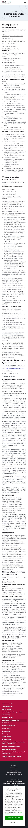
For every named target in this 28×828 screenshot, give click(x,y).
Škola (15, 11)
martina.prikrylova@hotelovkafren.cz (12, 36)
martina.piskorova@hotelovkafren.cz (12, 186)
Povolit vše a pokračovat (14, 817)
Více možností (14, 822)
